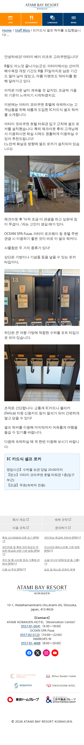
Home (7, 30)
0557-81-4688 (30, 643)
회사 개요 (18, 519)
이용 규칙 (18, 528)
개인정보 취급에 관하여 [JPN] (61, 537)
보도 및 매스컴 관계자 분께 (59, 569)
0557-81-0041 (30, 626)
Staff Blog (22, 30)
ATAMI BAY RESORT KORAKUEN (42, 6)
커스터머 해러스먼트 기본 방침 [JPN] (62, 549)
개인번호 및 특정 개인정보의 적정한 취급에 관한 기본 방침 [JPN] (21, 549)
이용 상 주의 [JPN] (12, 569)
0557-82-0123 (30, 635)
